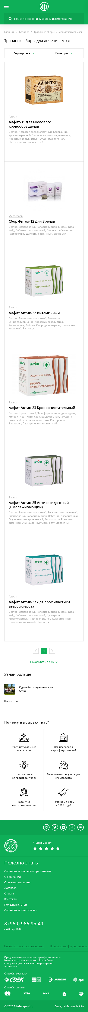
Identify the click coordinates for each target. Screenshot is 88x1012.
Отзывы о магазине (17, 882)
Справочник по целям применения (27, 871)
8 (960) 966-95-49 (23, 923)
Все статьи (11, 701)
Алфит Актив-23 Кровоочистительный (42, 407)
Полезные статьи (15, 904)
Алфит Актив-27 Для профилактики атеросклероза (39, 604)
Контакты (10, 899)
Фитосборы (16, 216)
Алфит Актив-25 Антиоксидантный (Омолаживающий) (39, 504)
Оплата (9, 893)
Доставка (10, 888)
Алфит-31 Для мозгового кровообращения (30, 124)
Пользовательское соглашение (24, 946)
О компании (12, 877)
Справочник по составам (21, 910)
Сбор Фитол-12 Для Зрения (32, 221)
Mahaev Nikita (74, 1006)
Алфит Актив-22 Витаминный (34, 313)
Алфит (13, 116)
